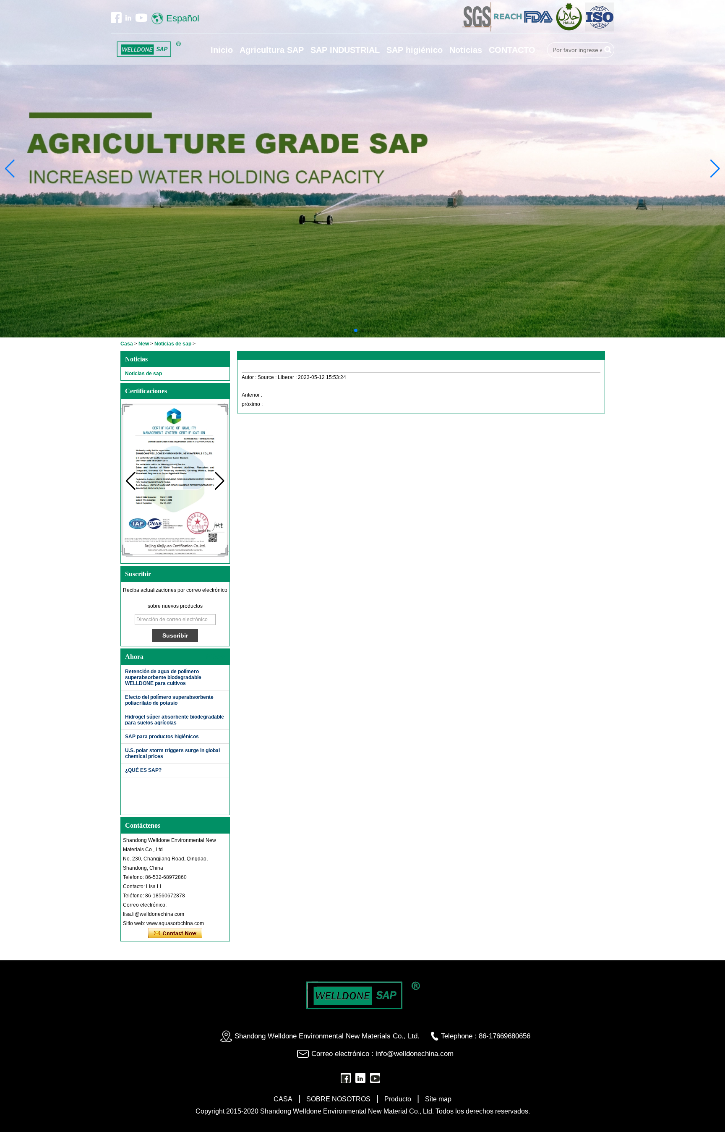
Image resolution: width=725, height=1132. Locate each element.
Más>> (215, 656)
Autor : (250, 377)
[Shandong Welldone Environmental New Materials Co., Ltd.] (148, 49)
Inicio (222, 50)
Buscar (608, 50)
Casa (126, 344)
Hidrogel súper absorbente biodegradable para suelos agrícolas (174, 720)
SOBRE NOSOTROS (338, 1099)
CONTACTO (512, 50)
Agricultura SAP (272, 50)
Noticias (465, 50)
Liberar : (288, 377)
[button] (355, 330)
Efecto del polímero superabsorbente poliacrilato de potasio (169, 700)
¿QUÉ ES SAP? (143, 770)
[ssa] (569, 30)
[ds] (599, 30)
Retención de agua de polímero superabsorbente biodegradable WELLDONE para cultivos (163, 677)
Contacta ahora (175, 933)
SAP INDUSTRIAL (345, 50)
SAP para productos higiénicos (162, 737)
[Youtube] (141, 17)
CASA (283, 1099)
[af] (539, 30)
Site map (438, 1099)
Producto (397, 1099)
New (143, 344)
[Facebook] (116, 17)
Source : (268, 377)
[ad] (508, 30)
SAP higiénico (414, 50)
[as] (477, 30)
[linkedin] (128, 17)
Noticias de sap (172, 344)
